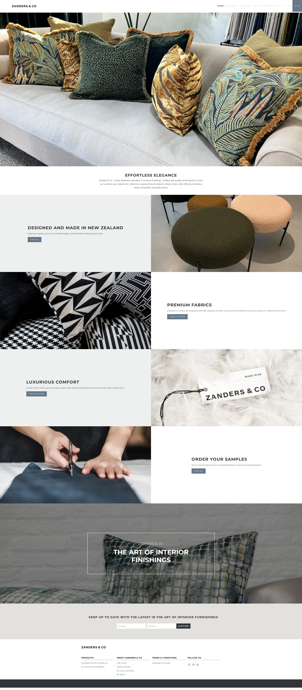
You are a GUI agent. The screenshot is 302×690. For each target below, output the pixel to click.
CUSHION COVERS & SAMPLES (94, 663)
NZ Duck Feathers (125, 671)
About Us (245, 6)
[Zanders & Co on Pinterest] (193, 665)
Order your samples (219, 459)
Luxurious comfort (52, 382)
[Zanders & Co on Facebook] (189, 665)
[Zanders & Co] (24, 6)
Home (220, 6)
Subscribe (183, 626)
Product (230, 6)
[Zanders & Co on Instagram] (197, 665)
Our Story (122, 663)
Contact (267, 6)
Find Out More (177, 317)
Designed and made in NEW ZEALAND (75, 227)
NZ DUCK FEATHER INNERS (93, 667)
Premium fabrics (189, 304)
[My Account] (289, 6)
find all (34, 239)
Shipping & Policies (161, 663)
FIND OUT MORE (36, 394)
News (257, 6)
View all (198, 471)
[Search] (284, 6)
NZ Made (121, 675)
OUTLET (277, 6)
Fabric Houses (124, 667)
